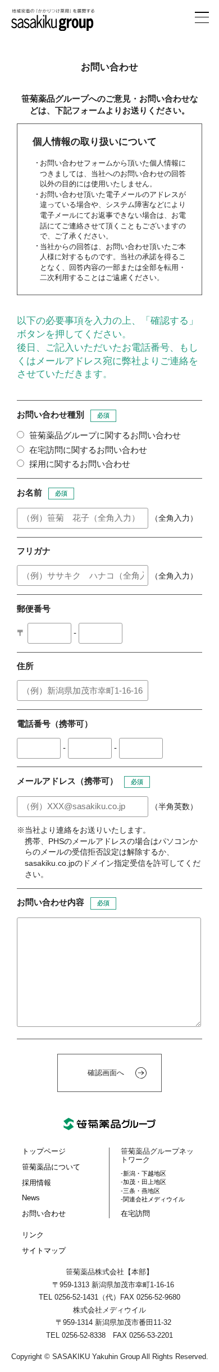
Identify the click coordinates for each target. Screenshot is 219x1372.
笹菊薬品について (51, 1167)
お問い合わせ (44, 1213)
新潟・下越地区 (144, 1173)
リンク (33, 1235)
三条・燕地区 (141, 1190)
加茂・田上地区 (144, 1181)
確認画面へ (106, 1072)
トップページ (44, 1151)
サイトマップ (44, 1250)
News (31, 1198)
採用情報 (36, 1182)
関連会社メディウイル (154, 1199)
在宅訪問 (135, 1213)
